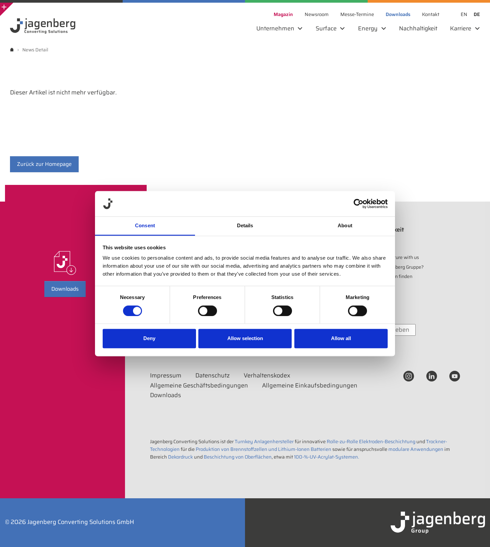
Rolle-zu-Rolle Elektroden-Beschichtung (371, 441)
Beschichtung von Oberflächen (238, 457)
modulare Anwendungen (415, 449)
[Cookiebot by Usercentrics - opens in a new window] (358, 204)
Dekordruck (180, 457)
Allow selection (245, 338)
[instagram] (408, 375)
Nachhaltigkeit (383, 229)
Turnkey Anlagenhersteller (264, 441)
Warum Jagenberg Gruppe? (395, 267)
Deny (149, 338)
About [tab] (345, 226)
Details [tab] (245, 226)
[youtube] (454, 375)
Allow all (341, 338)
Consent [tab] (145, 226)
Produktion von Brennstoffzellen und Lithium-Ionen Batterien (263, 449)
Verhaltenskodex (267, 375)
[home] (12, 49)
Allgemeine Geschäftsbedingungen (199, 385)
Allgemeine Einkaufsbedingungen (309, 385)
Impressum (165, 375)
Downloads (65, 289)
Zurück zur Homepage (44, 164)
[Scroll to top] (476, 533)
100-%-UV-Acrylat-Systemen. (326, 457)
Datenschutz (212, 375)
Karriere (374, 245)
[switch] (207, 310)
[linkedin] (431, 375)
